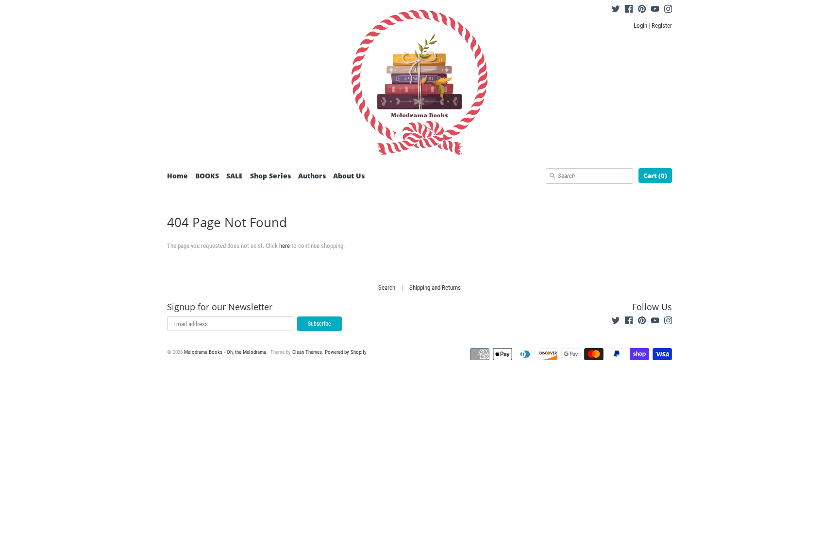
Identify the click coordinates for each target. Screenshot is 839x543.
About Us (349, 175)
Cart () (655, 175)
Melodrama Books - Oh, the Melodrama (225, 352)
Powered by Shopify (346, 352)
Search (386, 287)
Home (177, 175)
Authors (312, 175)
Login (640, 25)
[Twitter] (616, 10)
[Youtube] (655, 10)
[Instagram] (668, 10)
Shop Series (270, 175)
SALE (234, 175)
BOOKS (207, 175)
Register (662, 25)
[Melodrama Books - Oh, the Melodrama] (419, 84)
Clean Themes (307, 352)
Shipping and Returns (435, 287)
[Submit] (552, 176)
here (284, 245)
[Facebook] (629, 10)
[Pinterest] (642, 10)
